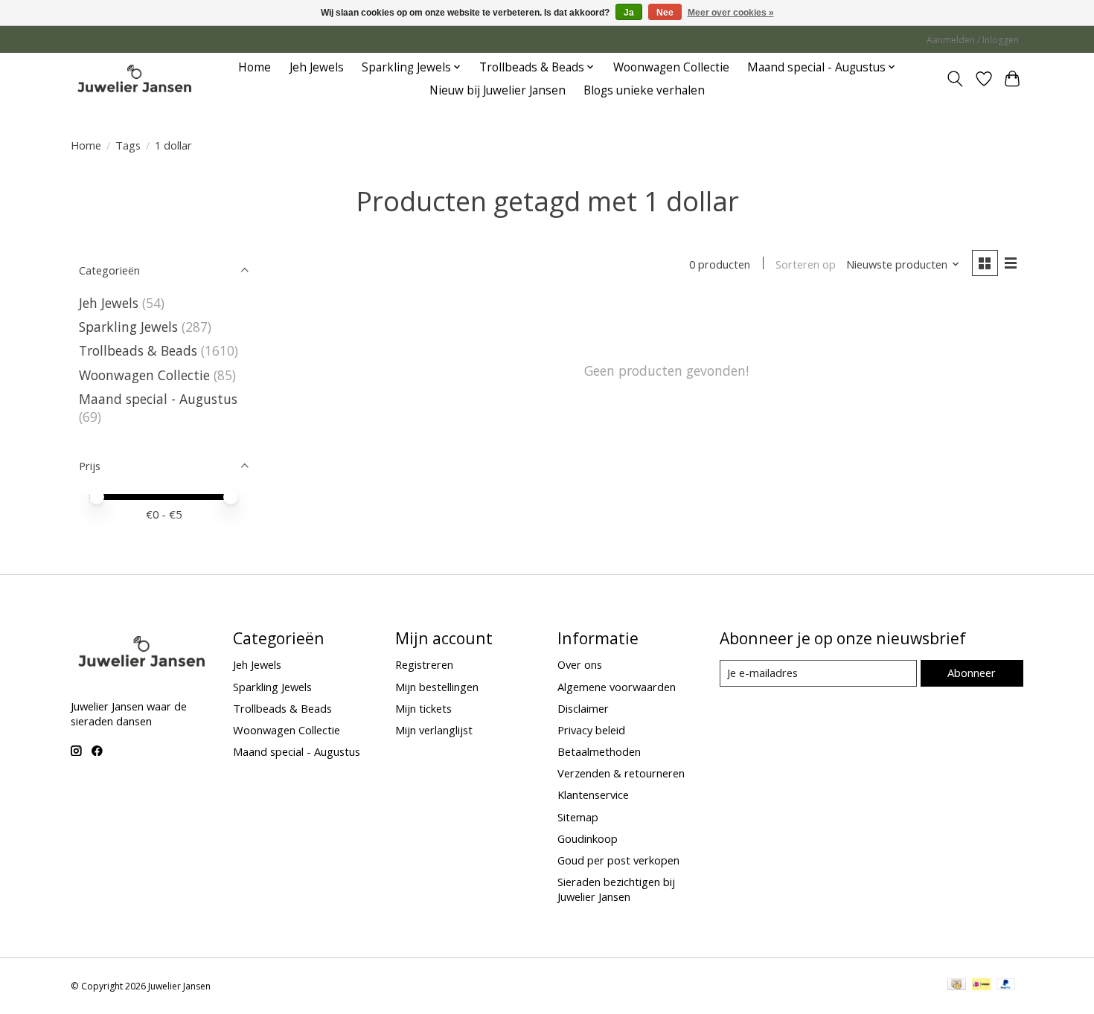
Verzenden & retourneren (621, 773)
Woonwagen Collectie (671, 67)
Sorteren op (805, 264)
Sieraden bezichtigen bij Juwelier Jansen (616, 889)
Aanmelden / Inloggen (973, 39)
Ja (629, 12)
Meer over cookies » (731, 12)
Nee (665, 12)
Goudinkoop (587, 838)
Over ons (579, 664)
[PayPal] (1006, 985)
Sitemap (577, 816)
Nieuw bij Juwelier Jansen (497, 90)
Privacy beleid (591, 729)
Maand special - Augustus (158, 399)
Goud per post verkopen (618, 860)
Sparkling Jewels (128, 327)
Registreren (424, 664)
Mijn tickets (423, 708)
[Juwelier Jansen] (134, 78)
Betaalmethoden (599, 751)
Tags (128, 145)
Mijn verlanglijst (434, 729)
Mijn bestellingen (437, 686)
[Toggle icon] (955, 78)
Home (254, 67)
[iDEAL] (981, 985)
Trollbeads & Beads (138, 350)
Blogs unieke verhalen (644, 90)
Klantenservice (593, 794)
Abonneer (971, 672)
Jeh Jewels (317, 67)
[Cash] (956, 985)
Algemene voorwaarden (616, 686)
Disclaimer (583, 708)
